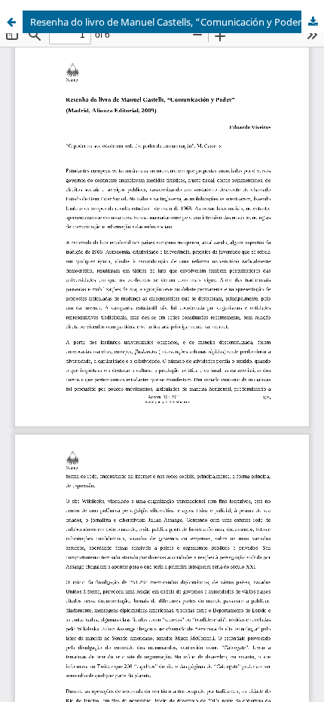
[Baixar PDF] (312, 22)
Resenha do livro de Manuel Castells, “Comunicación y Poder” (168, 22)
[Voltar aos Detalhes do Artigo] (11, 22)
